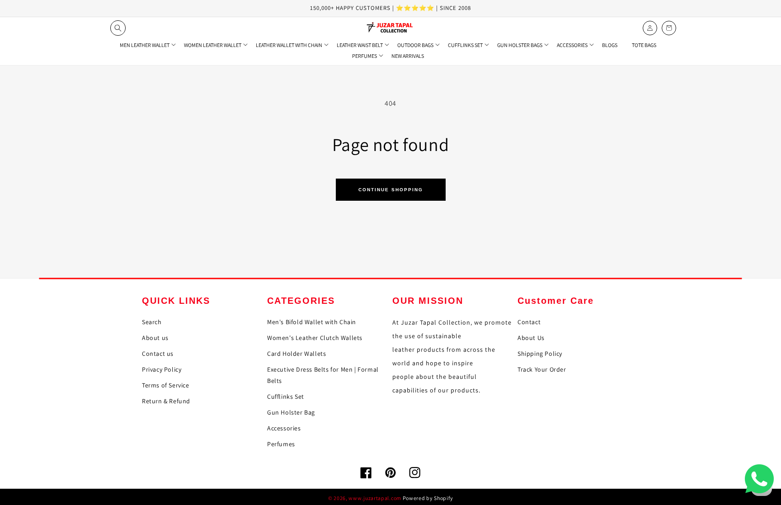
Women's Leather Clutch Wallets (314, 338)
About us (155, 338)
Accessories (284, 428)
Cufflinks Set (285, 396)
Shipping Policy (540, 353)
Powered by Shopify (428, 498)
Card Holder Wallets (296, 353)
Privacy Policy (161, 369)
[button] (118, 28)
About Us (531, 338)
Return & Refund (166, 401)
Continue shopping (390, 189)
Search (152, 322)
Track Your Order (542, 369)
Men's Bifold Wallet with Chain (311, 322)
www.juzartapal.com (374, 498)
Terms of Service (165, 385)
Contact (529, 322)
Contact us (158, 353)
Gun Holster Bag (291, 412)
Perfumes (281, 444)
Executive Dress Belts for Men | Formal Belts (323, 375)
